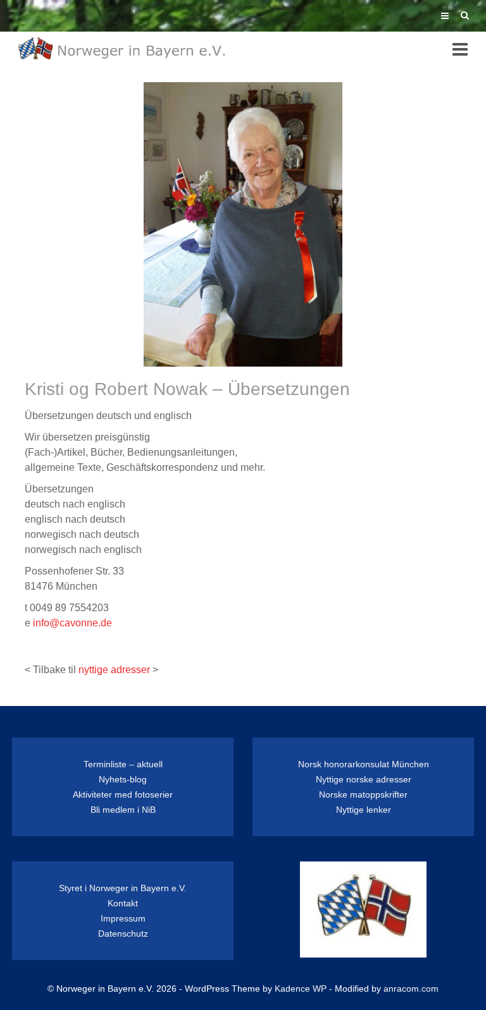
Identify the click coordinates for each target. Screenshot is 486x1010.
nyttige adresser (114, 669)
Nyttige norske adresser (363, 779)
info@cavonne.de (72, 623)
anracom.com (411, 988)
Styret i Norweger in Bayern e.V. (123, 888)
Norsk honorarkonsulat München (363, 764)
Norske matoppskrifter (363, 794)
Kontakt (123, 903)
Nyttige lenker (363, 810)
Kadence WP (301, 988)
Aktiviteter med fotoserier (123, 794)
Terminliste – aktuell (123, 764)
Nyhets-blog (123, 779)
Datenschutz (123, 933)
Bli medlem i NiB (123, 810)
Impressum (123, 918)
